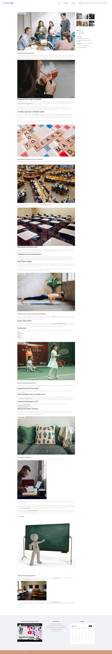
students (36, 114)
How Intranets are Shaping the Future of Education (30, 159)
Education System (81, 33)
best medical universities (55, 601)
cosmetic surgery (56, 577)
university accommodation (32, 510)
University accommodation (24, 457)
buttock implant (27, 579)
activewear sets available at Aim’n (26, 398)
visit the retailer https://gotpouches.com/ (24, 103)
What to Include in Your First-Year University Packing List (31, 314)
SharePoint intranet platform (46, 204)
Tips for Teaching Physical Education (26, 383)
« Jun (90, 626)
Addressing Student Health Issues (25, 53)
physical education (27, 403)
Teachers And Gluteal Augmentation (26, 575)
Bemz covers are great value (25, 507)
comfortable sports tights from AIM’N (59, 323)
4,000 (53, 316)
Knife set (18, 336)
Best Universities (81, 31)
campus (22, 259)
